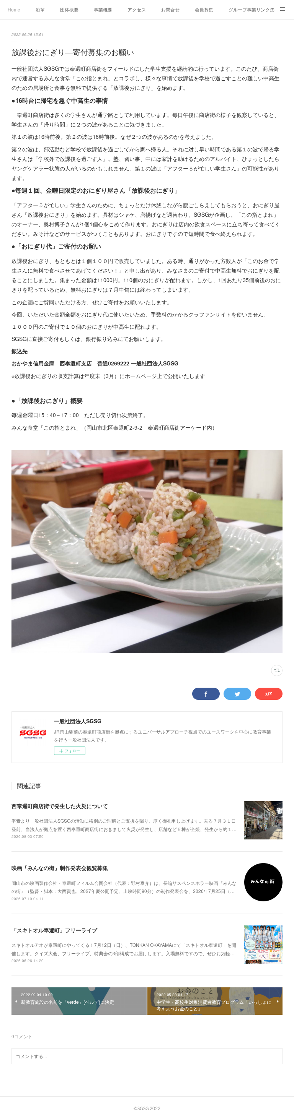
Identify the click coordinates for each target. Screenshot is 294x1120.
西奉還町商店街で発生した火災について (59, 806)
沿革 (40, 9)
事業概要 (103, 9)
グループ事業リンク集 (251, 9)
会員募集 (204, 9)
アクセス (136, 9)
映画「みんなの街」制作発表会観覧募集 (59, 868)
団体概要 (69, 9)
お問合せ (170, 9)
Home (14, 9)
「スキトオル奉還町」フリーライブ (54, 930)
